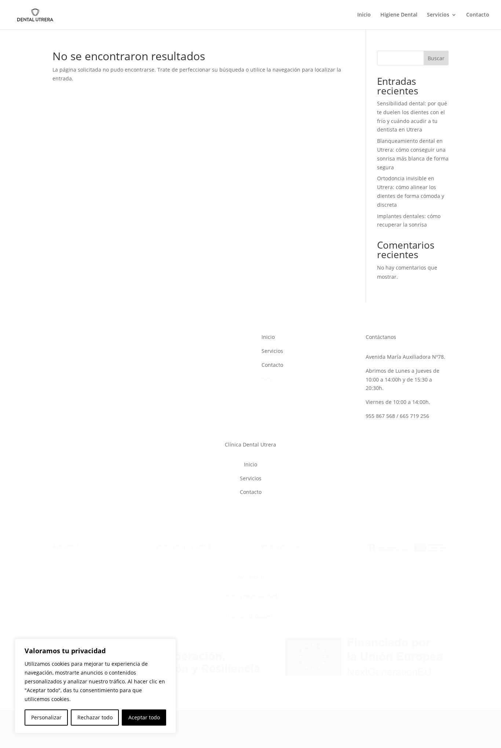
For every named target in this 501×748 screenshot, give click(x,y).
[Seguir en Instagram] (163, 338)
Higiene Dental (398, 15)
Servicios (438, 15)
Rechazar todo (95, 717)
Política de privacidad (183, 546)
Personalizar (46, 717)
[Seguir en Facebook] (177, 338)
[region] (95, 686)
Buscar (436, 58)
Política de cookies (284, 546)
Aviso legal (65, 546)
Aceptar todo (144, 717)
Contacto (477, 15)
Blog (267, 378)
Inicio (364, 15)
